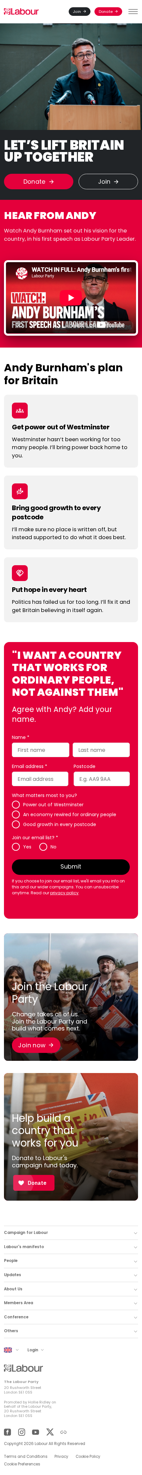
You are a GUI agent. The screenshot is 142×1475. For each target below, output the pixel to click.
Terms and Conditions (26, 1456)
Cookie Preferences (22, 1464)
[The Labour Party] (21, 11)
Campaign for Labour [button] (26, 1232)
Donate (106, 11)
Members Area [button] (18, 1303)
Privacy (61, 1456)
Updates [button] (12, 1274)
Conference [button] (16, 1317)
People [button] (11, 1260)
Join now (32, 1045)
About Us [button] (13, 1289)
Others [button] (11, 1331)
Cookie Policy (88, 1456)
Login (33, 1349)
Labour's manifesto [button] (24, 1246)
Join (77, 11)
